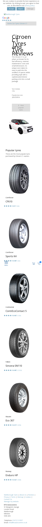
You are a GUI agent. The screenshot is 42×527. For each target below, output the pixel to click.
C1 (26, 23)
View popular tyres (21, 107)
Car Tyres (15, 23)
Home (9, 23)
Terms (13, 497)
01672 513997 (17, 520)
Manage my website (11, 501)
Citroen (22, 23)
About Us (23, 495)
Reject (20, 9)
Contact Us (8, 499)
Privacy (6, 497)
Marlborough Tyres (11, 495)
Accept (11, 9)
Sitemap (20, 497)
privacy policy (29, 5)
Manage (30, 9)
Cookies (28, 497)
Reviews (31, 495)
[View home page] (12, 14)
